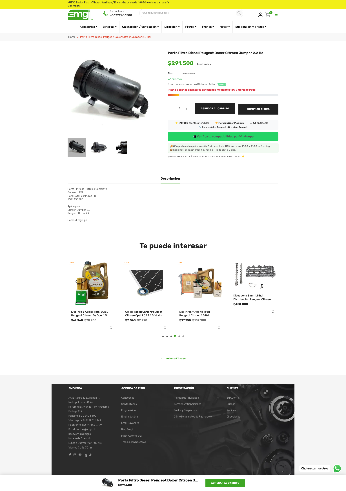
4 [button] (175, 336)
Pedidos (231, 410)
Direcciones (233, 416)
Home (72, 37)
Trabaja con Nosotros (133, 442)
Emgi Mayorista (130, 423)
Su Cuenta (233, 397)
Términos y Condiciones (187, 404)
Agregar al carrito (225, 483)
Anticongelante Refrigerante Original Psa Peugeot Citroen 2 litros (252, 315)
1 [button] (163, 336)
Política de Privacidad (186, 397)
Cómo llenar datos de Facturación (193, 416)
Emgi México (128, 410)
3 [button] (171, 336)
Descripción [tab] (170, 178)
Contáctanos (129, 404)
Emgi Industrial (129, 416)
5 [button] (179, 336)
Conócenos (127, 397)
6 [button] (183, 336)
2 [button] (167, 336)
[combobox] (187, 13)
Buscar (231, 404)
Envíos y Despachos (185, 410)
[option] (92, 297)
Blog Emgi (127, 429)
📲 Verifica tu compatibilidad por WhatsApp (223, 136)
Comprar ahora (258, 109)
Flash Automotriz (131, 435)
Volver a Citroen (175, 358)
